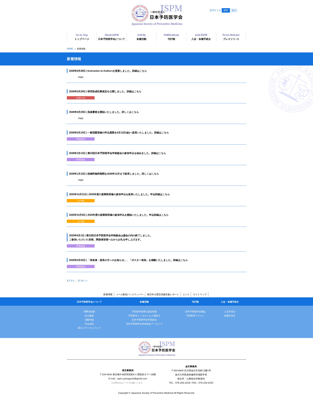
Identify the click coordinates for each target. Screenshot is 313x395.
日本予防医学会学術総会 (144, 319)
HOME (70, 49)
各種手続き (230, 315)
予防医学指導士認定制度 (144, 311)
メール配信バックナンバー (129, 294)
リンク (186, 294)
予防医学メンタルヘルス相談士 (144, 315)
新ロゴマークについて (89, 328)
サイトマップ (200, 294)
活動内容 (89, 319)
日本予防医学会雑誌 (195, 311)
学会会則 (89, 323)
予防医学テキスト (195, 315)
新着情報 (107, 294)
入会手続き (230, 311)
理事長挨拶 (89, 311)
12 (79, 280)
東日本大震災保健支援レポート (163, 294)
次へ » (84, 280)
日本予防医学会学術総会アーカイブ (144, 323)
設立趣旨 (89, 315)
